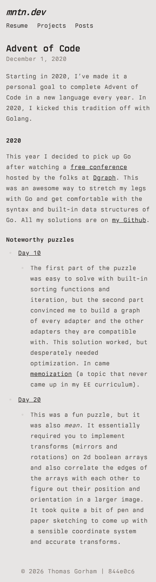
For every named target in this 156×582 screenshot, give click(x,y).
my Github (129, 219)
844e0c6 (121, 571)
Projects (51, 25)
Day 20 (29, 399)
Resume (17, 25)
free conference (98, 167)
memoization (51, 373)
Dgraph (104, 177)
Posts (84, 25)
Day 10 (29, 252)
